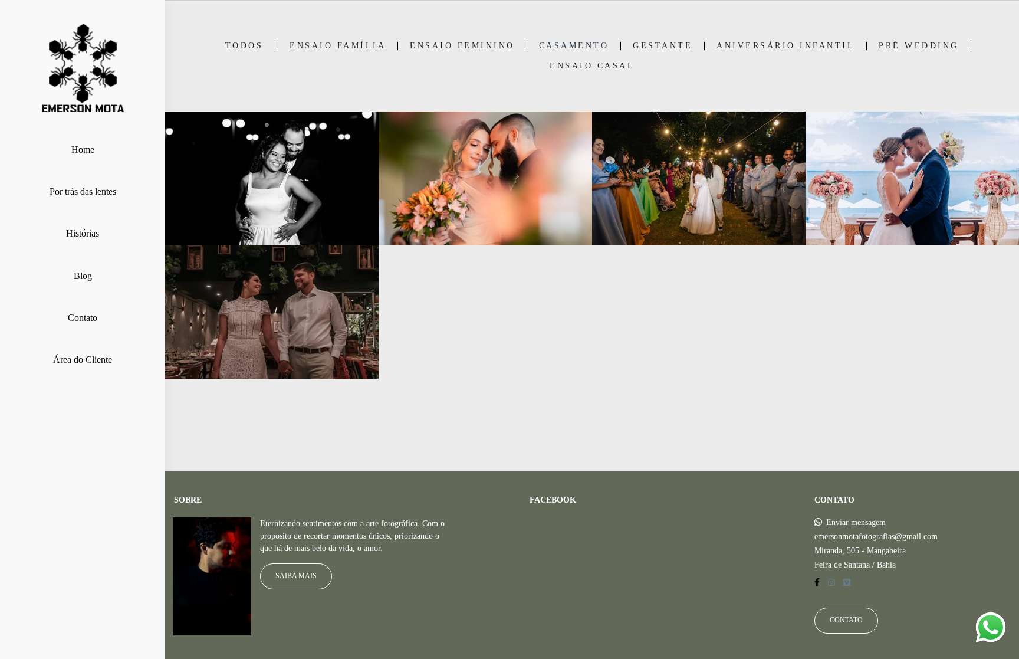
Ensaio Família (338, 46)
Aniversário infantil (785, 46)
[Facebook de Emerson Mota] (817, 582)
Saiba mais (296, 576)
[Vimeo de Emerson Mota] (846, 582)
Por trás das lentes (83, 191)
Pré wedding (919, 46)
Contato (82, 318)
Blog (83, 276)
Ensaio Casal (592, 66)
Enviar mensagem (856, 523)
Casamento (574, 46)
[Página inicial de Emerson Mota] (82, 69)
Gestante (662, 46)
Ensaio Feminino (462, 46)
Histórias (82, 233)
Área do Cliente (82, 360)
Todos (244, 46)
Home (82, 150)
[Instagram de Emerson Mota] (831, 582)
